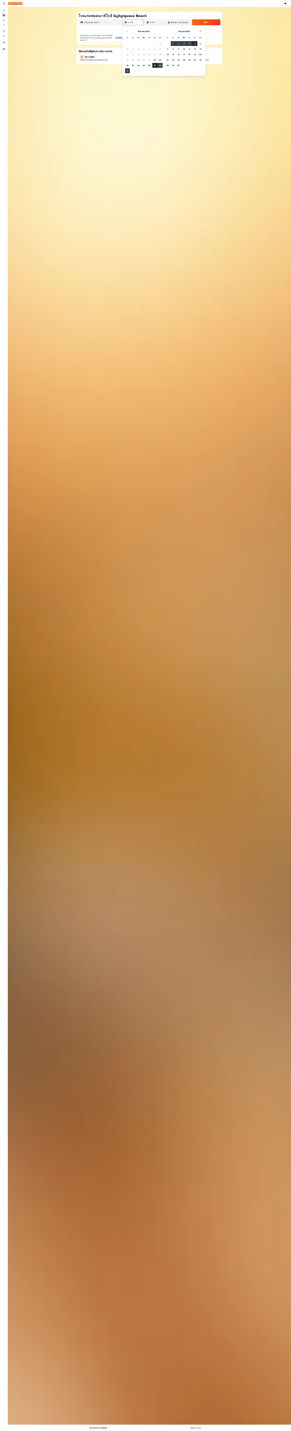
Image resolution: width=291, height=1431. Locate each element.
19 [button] (138, 60)
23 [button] (160, 60)
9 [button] (160, 49)
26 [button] (138, 65)
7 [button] (149, 49)
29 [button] (155, 65)
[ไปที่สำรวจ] (4, 31)
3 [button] (127, 49)
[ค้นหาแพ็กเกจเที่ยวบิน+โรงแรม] (4, 25)
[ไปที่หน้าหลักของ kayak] (15, 3)
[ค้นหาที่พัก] (4, 15)
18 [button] (133, 60)
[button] (3, 3)
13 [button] (144, 54)
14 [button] (149, 54)
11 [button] (133, 54)
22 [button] (155, 60)
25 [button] (133, 65)
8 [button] (154, 49)
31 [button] (127, 71)
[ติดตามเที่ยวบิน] (4, 36)
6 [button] (143, 49)
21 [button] (149, 60)
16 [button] (160, 54)
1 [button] (154, 43)
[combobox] (102, 22)
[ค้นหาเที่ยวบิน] (4, 10)
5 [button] (138, 49)
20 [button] (144, 60)
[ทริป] (4, 42)
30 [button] (160, 65)
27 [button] (144, 65)
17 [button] (127, 60)
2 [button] (160, 43)
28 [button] (149, 65)
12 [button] (138, 54)
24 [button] (127, 65)
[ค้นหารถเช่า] (4, 20)
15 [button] (155, 54)
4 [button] (132, 49)
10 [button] (127, 54)
